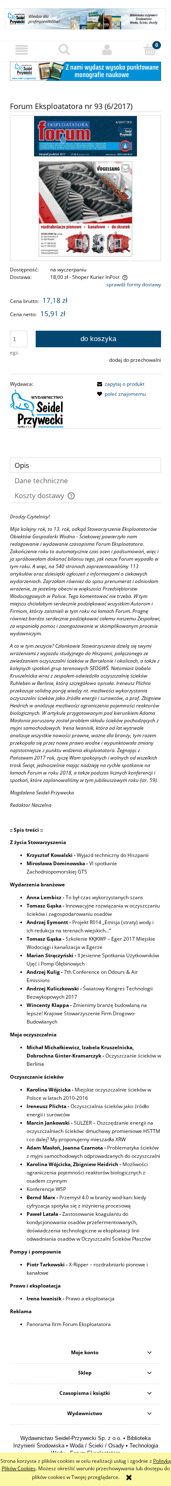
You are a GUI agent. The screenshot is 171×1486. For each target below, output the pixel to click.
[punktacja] (85, 70)
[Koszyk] (149, 49)
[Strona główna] (85, 17)
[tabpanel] (85, 927)
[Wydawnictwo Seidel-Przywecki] (37, 408)
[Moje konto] (107, 50)
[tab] (85, 465)
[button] (21, 50)
